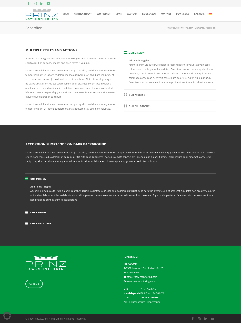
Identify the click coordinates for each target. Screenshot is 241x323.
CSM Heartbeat (83, 13)
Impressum (153, 301)
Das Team (132, 13)
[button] (7, 316)
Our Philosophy (139, 106)
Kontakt (166, 13)
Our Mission (136, 52)
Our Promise (137, 94)
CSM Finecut (103, 13)
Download (182, 13)
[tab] (170, 52)
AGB (126, 301)
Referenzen (149, 13)
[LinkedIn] (42, 3)
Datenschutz (138, 301)
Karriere (199, 13)
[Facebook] (28, 3)
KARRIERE (34, 283)
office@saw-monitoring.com (141, 276)
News (118, 13)
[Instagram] (35, 3)
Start (66, 13)
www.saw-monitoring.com (140, 281)
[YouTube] (48, 3)
